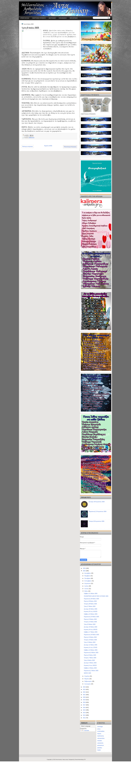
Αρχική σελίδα (24, 18)
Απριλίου (87, 676)
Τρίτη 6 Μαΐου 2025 (89, 660)
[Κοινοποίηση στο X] (29, 136)
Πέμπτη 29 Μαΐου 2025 (90, 601)
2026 (84, 568)
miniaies (99, 740)
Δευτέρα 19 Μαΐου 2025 (90, 627)
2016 (84, 707)
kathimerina (31, 137)
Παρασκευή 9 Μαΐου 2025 (91, 652)
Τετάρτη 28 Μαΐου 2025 (90, 604)
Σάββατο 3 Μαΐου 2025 (90, 668)
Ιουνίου (86, 588)
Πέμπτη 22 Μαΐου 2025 (90, 619)
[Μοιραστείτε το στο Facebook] (31, 136)
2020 (84, 697)
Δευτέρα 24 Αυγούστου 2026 (97, 501)
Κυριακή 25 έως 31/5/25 (90, 611)
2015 (84, 710)
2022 (84, 692)
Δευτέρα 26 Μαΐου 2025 (90, 609)
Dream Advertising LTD (80, 759)
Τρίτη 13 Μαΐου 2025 (89, 642)
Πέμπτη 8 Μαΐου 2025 (90, 655)
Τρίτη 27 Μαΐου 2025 (89, 606)
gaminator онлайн (28, 0)
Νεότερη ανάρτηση (27, 146)
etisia (98, 729)
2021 (84, 694)
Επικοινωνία (63, 18)
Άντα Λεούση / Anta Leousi (62, 759)
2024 (84, 687)
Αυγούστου (87, 583)
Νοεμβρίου (87, 575)
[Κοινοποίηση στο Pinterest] (33, 136)
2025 (84, 571)
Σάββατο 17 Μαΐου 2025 (90, 632)
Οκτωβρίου (87, 578)
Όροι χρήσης (73, 18)
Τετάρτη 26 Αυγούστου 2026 (96, 521)
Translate (86, 730)
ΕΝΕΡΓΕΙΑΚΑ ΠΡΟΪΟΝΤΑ (39, 18)
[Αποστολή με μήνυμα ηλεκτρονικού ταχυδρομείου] (25, 136)
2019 (84, 699)
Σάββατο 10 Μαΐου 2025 (90, 650)
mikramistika (100, 738)
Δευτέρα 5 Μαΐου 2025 (90, 663)
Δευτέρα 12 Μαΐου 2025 (90, 645)
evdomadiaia (100, 731)
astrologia (100, 726)
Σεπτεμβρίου (88, 581)
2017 (84, 705)
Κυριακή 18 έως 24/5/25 (90, 629)
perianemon (100, 745)
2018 (84, 702)
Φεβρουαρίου (88, 681)
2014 (84, 712)
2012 (84, 718)
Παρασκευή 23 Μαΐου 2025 (91, 616)
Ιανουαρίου (87, 684)
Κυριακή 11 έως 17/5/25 (90, 647)
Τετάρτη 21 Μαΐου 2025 (90, 621)
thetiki (99, 750)
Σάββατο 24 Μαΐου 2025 (90, 614)
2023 (84, 689)
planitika (99, 747)
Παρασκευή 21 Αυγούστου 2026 (97, 511)
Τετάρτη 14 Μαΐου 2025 (90, 640)
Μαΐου (86, 591)
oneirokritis (100, 743)
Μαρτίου (86, 678)
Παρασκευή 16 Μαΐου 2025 (91, 634)
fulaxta (99, 733)
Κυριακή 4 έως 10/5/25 (90, 665)
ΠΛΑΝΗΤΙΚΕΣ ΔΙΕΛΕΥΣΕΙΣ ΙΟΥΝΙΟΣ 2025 (96, 596)
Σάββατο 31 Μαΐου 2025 (90, 593)
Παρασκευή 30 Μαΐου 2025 (91, 598)
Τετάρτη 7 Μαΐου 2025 (90, 657)
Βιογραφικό (52, 18)
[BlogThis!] (27, 136)
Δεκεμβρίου (87, 573)
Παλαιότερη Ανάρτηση (70, 146)
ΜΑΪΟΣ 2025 (87, 673)
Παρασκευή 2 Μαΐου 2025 (91, 670)
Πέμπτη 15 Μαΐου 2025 (90, 637)
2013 (84, 715)
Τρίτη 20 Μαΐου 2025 (89, 624)
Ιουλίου (86, 586)
